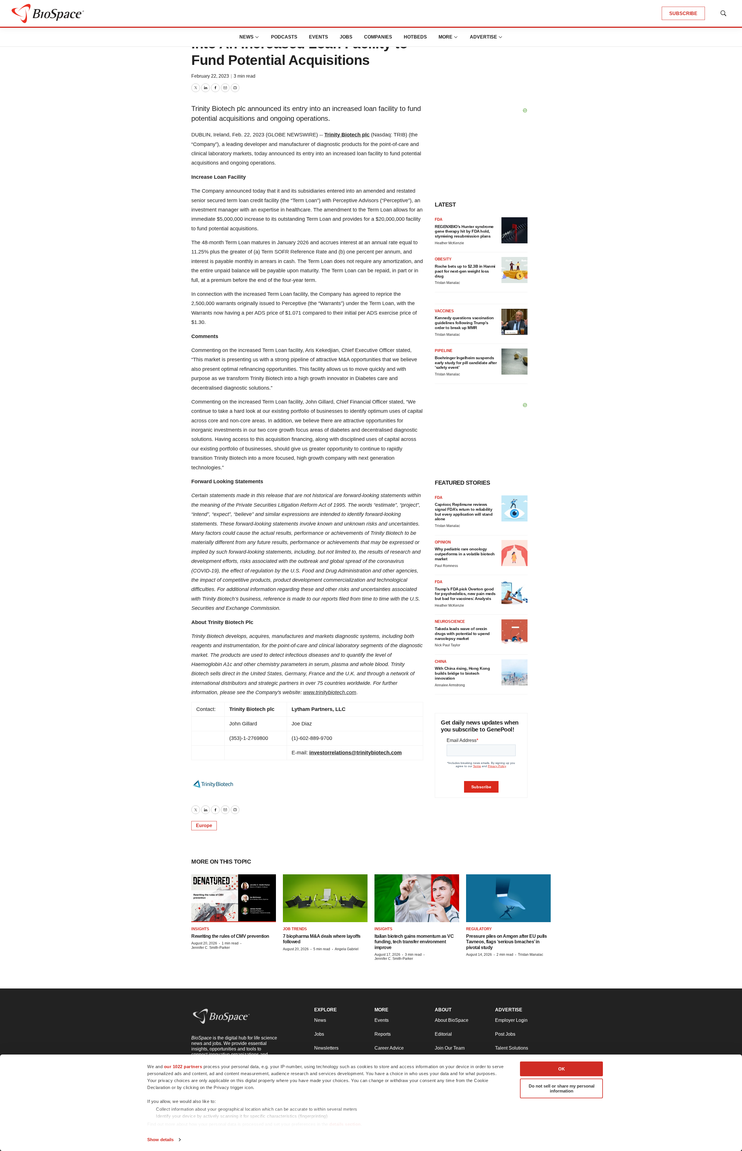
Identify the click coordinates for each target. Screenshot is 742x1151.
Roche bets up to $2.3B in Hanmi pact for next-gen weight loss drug (465, 271)
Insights (200, 929)
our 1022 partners (183, 1066)
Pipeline (443, 351)
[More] (257, 37)
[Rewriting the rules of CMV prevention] (233, 898)
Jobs (346, 36)
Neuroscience (450, 621)
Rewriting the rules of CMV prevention (230, 936)
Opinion (443, 542)
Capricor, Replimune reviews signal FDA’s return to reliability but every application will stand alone (463, 511)
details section (345, 1124)
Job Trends (295, 929)
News (246, 36)
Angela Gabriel (347, 949)
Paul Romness (446, 566)
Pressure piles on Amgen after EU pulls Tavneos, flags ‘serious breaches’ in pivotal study (506, 942)
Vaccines (444, 311)
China (440, 661)
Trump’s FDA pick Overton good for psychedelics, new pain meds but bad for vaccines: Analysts (465, 594)
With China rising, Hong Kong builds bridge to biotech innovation (462, 673)
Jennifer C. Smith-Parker (210, 948)
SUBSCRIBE (683, 13)
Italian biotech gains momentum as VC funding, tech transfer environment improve (414, 942)
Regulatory (479, 929)
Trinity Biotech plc (347, 135)
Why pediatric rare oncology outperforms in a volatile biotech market (465, 554)
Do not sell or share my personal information (561, 1088)
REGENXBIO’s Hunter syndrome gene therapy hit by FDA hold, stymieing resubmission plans (464, 231)
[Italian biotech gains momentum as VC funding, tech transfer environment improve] (416, 898)
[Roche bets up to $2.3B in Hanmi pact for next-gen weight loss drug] (514, 270)
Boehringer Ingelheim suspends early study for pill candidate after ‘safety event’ (466, 362)
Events (318, 36)
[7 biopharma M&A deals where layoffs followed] (325, 898)
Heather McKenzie (449, 243)
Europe (204, 825)
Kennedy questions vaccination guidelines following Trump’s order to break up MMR (464, 322)
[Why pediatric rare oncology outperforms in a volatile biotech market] (514, 553)
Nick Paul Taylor (447, 645)
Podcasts (284, 36)
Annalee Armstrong (450, 685)
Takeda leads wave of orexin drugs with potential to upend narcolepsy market (462, 633)
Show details (160, 1139)
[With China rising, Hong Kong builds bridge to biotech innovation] (514, 672)
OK (561, 1068)
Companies (378, 36)
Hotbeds (415, 36)
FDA (438, 219)
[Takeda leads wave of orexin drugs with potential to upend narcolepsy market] (514, 632)
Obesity (443, 259)
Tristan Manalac (447, 283)
